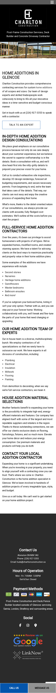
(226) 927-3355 (31, 558)
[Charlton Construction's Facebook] (20, 625)
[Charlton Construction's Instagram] (28, 625)
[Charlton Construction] (28, 18)
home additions (44, 87)
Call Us (14, 688)
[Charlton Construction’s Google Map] (35, 625)
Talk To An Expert (21, 124)
